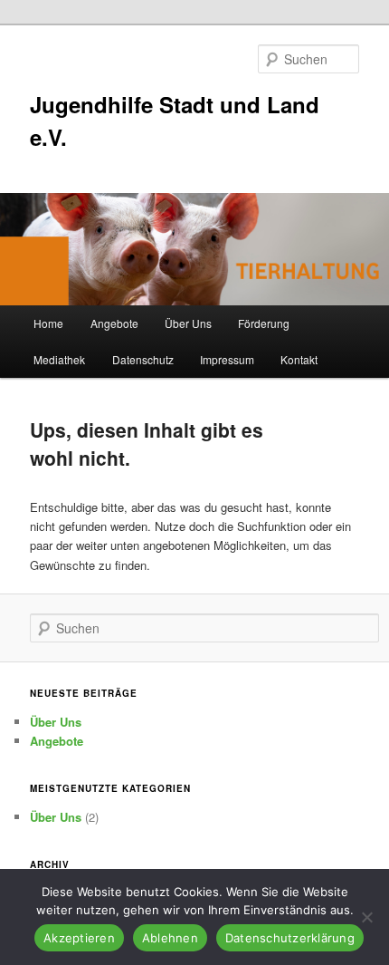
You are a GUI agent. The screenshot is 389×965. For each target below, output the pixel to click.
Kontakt (299, 359)
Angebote (114, 323)
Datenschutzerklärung (290, 938)
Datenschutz (143, 359)
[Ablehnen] (366, 917)
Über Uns (188, 323)
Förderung (263, 323)
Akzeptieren (79, 938)
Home (48, 323)
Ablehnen (170, 938)
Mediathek (59, 359)
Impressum (227, 359)
